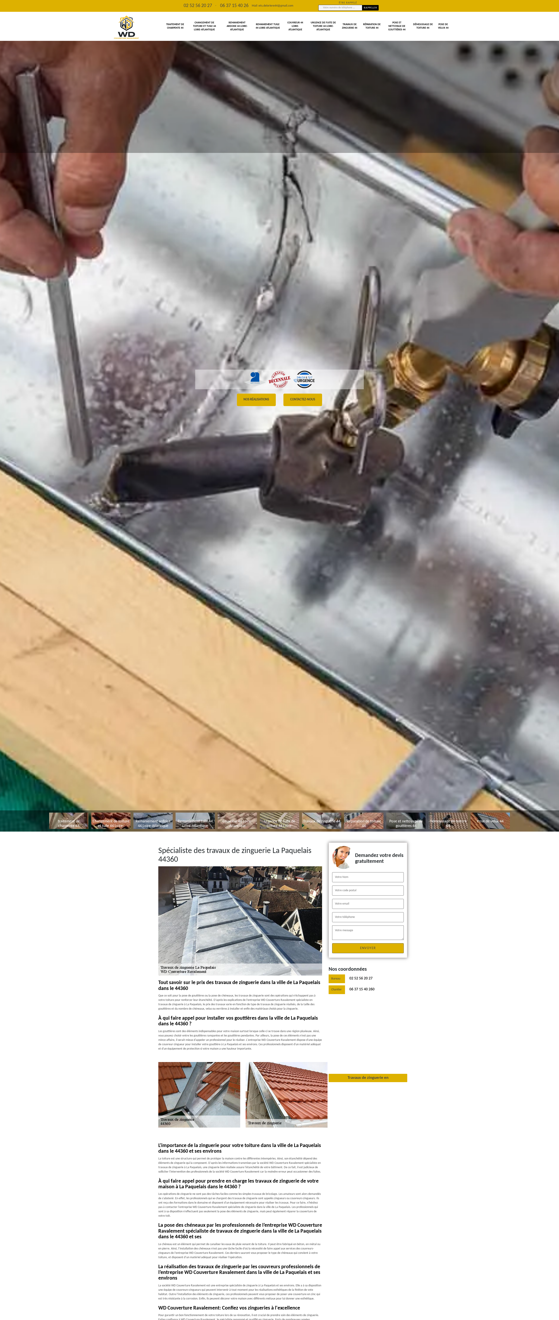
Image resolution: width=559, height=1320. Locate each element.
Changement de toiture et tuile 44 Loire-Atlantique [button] (204, 26)
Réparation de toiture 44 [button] (372, 26)
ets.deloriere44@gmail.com (276, 5)
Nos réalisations (256, 399)
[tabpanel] (279, 416)
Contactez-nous (302, 399)
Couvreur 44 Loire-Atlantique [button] (295, 26)
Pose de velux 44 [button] (443, 26)
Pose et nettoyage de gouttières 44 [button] (396, 26)
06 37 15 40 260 (361, 989)
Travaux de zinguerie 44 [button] (349, 26)
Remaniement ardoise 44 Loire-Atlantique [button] (237, 26)
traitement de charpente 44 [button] (175, 26)
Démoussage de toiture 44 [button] (423, 26)
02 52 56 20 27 (361, 978)
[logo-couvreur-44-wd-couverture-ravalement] (126, 27)
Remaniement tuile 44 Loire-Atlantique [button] (268, 26)
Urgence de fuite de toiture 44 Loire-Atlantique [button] (323, 26)
